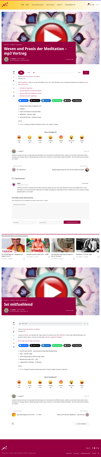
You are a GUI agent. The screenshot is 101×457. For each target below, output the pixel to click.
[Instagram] (96, 448)
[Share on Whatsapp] (14, 84)
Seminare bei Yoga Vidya (26, 88)
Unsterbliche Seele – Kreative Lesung (30, 117)
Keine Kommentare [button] (82, 423)
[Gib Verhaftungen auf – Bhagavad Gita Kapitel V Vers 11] (13, 245)
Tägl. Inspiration (21, 300)
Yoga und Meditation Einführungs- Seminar (31, 93)
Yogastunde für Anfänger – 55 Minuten (31, 362)
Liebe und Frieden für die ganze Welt (30, 111)
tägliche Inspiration (56, 369)
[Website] (88, 151)
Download (37, 76)
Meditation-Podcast (41, 124)
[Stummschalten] (86, 72)
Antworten (85, 183)
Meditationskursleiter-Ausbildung (28, 96)
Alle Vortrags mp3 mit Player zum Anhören (29, 341)
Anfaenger (27, 124)
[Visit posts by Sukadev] (6, 59)
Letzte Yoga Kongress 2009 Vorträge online (32, 356)
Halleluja (22, 109)
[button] (90, 4)
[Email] (14, 92)
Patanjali (32, 369)
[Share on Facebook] (14, 77)
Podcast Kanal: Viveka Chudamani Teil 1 (31, 106)
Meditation (25, 82)
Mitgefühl (26, 369)
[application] (53, 72)
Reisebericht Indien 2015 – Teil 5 (29, 359)
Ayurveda (47, 337)
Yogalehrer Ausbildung (56, 337)
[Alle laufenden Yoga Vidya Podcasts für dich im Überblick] (63, 245)
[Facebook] (92, 448)
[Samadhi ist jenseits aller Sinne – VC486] (38, 245)
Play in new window (28, 76)
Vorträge (19, 44)
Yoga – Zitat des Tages (26, 354)
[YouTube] (94, 448)
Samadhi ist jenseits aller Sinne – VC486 (37, 254)
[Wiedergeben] (21, 73)
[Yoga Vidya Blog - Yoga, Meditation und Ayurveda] (5, 4)
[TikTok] (98, 448)
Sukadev (12, 44)
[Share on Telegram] (14, 88)
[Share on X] (14, 81)
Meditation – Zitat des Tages (28, 114)
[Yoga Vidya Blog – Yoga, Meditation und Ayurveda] (4, 448)
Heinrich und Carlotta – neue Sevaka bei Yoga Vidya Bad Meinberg (38, 351)
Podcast (6, 44)
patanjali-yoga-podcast (40, 369)
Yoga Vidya (64, 369)
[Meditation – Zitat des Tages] (87, 245)
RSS (24, 78)
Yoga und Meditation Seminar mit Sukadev (31, 90)
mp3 (47, 124)
